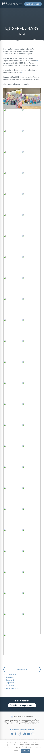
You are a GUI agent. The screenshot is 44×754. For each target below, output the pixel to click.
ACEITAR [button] (26, 751)
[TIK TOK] (20, 734)
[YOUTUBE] (28, 734)
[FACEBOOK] (15, 734)
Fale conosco (32, 4)
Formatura (10, 686)
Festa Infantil (11, 674)
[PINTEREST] (24, 734)
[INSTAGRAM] (11, 734)
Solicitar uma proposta (22, 705)
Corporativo (10, 683)
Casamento (10, 680)
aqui (37, 61)
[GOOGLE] (33, 734)
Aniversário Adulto (12, 688)
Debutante (10, 677)
